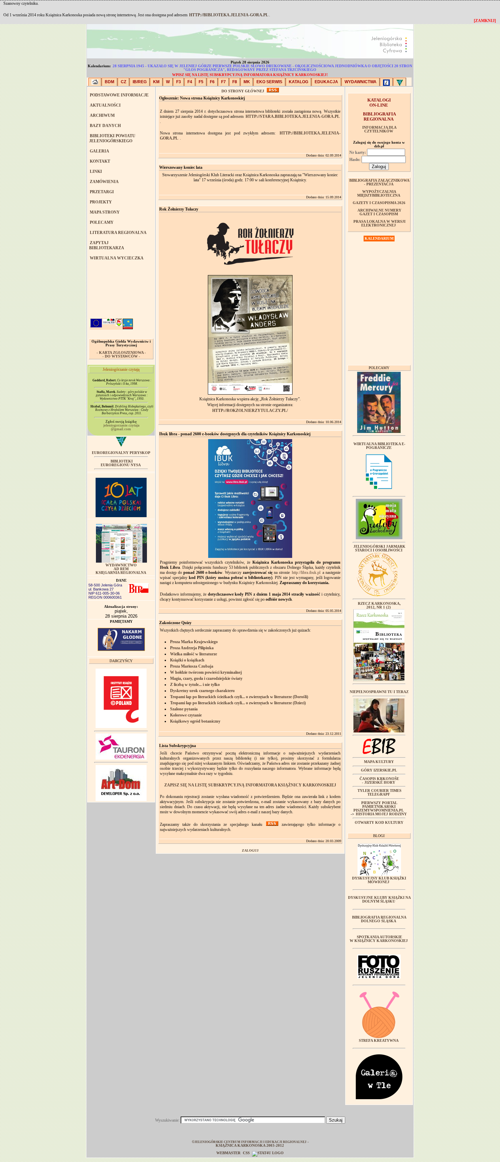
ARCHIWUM (102, 115)
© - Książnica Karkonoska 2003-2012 (250, 1143)
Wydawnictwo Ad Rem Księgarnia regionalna (121, 569)
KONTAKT (100, 161)
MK (247, 81)
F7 (223, 81)
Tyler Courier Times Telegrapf (379, 792)
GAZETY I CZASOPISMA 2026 (379, 203)
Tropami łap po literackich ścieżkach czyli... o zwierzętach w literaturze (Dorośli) (239, 696)
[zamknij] (485, 20)
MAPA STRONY (105, 212)
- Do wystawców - (121, 356)
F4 (189, 81)
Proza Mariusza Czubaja (191, 666)
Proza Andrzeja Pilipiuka (192, 648)
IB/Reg (140, 81)
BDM (109, 81)
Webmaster (228, 1153)
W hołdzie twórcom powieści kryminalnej (206, 672)
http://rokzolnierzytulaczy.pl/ (250, 410)
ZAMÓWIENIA (104, 181)
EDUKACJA (326, 81)
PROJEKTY (101, 202)
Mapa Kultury (379, 762)
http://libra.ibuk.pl (306, 572)
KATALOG (298, 81)
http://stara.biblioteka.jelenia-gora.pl (293, 116)
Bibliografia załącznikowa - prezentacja (379, 182)
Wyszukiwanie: (168, 1120)
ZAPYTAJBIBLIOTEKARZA (106, 245)
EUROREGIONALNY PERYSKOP (121, 453)
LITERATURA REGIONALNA (118, 232)
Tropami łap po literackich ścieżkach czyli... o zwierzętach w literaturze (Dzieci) (238, 703)
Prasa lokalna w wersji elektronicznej (379, 223)
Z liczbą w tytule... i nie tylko (195, 684)
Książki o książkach (187, 660)
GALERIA (99, 151)
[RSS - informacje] (273, 91)
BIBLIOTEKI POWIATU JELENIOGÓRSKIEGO (112, 138)
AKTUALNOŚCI (105, 105)
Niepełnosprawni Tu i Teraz (379, 692)
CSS (246, 1153)
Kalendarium (379, 238)
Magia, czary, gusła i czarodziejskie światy (206, 678)
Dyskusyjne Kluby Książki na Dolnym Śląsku (379, 899)
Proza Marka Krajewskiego (194, 641)
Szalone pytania (184, 709)
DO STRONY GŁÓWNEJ (242, 91)
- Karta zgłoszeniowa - (121, 353)
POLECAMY (102, 222)
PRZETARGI (102, 191)
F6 (212, 81)
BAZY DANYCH (105, 125)
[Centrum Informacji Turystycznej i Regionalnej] (386, 82)
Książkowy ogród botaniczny (195, 721)
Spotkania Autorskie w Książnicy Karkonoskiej (379, 939)
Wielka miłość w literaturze (193, 654)
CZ (123, 81)
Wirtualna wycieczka (117, 258)
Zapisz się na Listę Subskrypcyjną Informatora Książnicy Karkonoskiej (250, 785)
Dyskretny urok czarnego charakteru (202, 690)
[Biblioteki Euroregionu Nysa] (399, 82)
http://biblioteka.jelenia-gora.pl (228, 15)
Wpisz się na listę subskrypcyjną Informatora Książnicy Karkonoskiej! (250, 75)
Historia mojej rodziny (381, 814)
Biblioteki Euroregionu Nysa (121, 463)
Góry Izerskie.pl (379, 770)
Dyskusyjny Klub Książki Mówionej (379, 880)
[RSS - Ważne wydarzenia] (272, 824)
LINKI (96, 171)
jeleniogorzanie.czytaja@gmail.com (121, 427)
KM (156, 81)
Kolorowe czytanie (186, 715)
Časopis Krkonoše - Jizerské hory (379, 780)
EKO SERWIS (269, 81)
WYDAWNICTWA (361, 81)
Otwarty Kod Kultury (379, 822)
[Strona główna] (94, 82)
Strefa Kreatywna (379, 1040)
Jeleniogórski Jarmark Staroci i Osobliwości (379, 548)
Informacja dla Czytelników (379, 129)
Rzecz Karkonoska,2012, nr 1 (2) (379, 605)
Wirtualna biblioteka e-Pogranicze (379, 446)
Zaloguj (250, 850)
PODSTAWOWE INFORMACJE (119, 95)
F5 (201, 81)
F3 (178, 81)
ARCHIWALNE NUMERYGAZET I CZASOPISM (379, 212)
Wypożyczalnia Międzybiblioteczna (378, 193)
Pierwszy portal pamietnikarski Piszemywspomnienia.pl (378, 806)
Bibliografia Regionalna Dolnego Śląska (379, 919)
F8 (234, 81)
